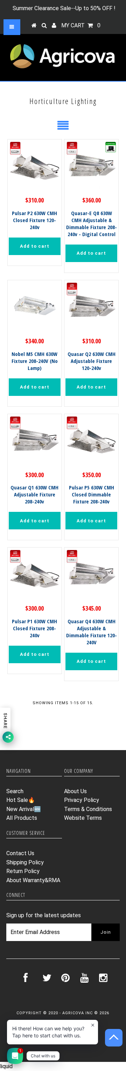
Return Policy (23, 871)
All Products (21, 818)
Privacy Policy (81, 800)
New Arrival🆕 (23, 809)
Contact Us (20, 853)
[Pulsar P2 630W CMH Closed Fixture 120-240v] (34, 166)
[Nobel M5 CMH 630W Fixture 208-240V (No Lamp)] (34, 307)
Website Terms (83, 818)
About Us (75, 791)
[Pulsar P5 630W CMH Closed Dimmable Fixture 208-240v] (91, 441)
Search (14, 791)
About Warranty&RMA (33, 880)
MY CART (80, 25)
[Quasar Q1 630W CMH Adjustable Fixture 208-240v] (34, 441)
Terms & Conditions (88, 809)
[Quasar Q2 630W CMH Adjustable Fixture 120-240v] (91, 307)
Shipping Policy (25, 862)
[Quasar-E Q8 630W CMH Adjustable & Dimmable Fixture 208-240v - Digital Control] (91, 166)
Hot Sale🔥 (20, 800)
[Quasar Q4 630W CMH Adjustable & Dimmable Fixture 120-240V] (91, 574)
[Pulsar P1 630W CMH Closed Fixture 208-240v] (34, 574)
